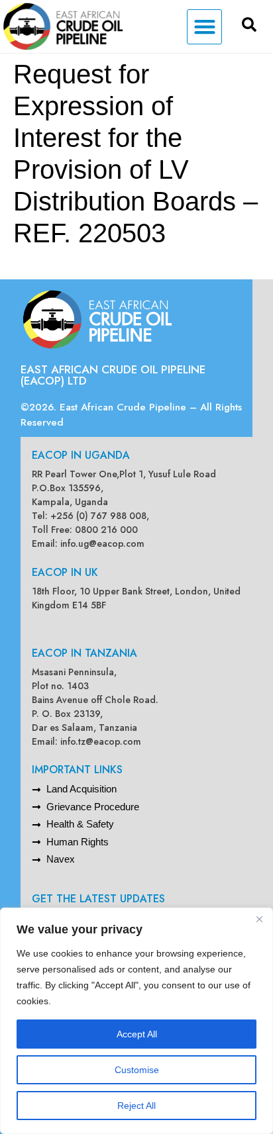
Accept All (137, 1034)
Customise (137, 1069)
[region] (136, 1021)
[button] (204, 26)
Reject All (136, 1105)
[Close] (259, 919)
